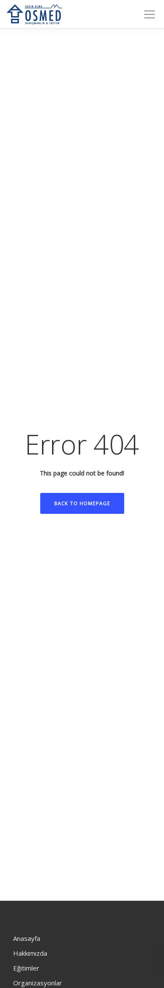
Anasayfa (26, 938)
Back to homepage (82, 503)
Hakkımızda (30, 953)
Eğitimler (26, 968)
